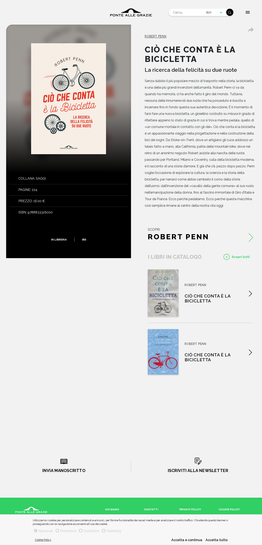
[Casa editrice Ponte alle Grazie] (131, 12)
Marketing (113, 531)
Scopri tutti (241, 257)
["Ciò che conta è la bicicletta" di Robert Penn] (163, 293)
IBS (84, 239)
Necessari (45, 531)
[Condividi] (251, 30)
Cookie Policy (43, 539)
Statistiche (91, 531)
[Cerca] (229, 12)
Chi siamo (112, 509)
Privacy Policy (190, 509)
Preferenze (68, 531)
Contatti (151, 509)
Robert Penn (155, 36)
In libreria (59, 239)
